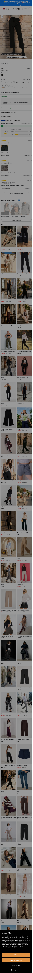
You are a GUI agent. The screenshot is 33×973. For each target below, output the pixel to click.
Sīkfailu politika (19, 946)
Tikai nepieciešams (15, 960)
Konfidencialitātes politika (8, 948)
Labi (15, 955)
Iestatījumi (16, 965)
